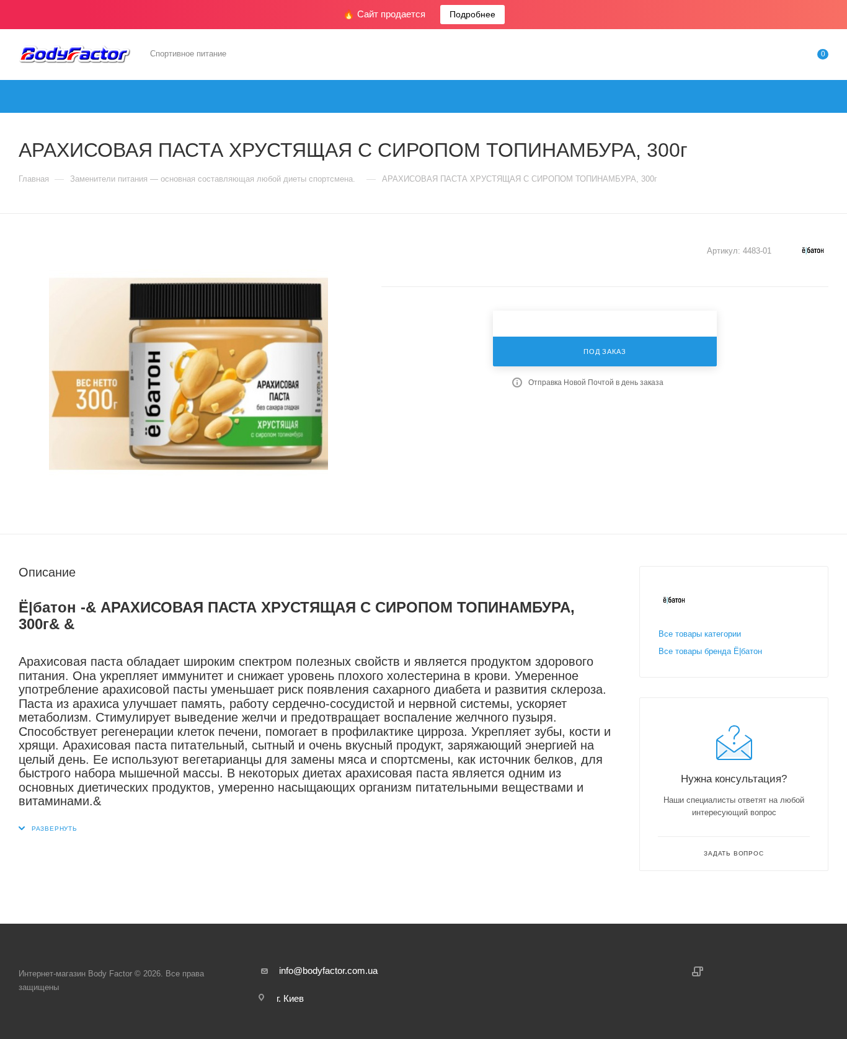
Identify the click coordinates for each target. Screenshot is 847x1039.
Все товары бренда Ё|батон (710, 651)
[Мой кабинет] (772, 56)
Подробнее (472, 14)
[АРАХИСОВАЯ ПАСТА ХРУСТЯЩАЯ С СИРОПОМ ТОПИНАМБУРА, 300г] (188, 373)
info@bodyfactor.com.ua (328, 970)
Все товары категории (700, 634)
